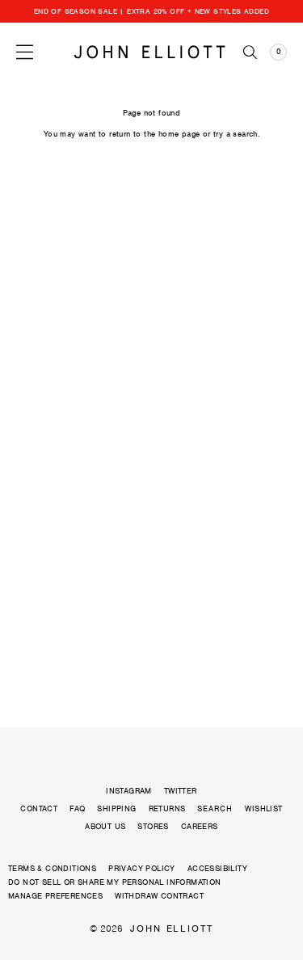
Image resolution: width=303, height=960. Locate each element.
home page (179, 133)
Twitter (180, 790)
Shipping (116, 808)
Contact (38, 808)
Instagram (129, 790)
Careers (199, 826)
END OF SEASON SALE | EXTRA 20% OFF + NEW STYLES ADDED (151, 11)
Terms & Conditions (52, 868)
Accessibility (217, 868)
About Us (105, 826)
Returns (167, 808)
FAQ (77, 808)
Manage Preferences (55, 896)
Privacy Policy (141, 868)
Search (215, 809)
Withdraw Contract (159, 896)
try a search (235, 133)
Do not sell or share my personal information (114, 882)
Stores (152, 826)
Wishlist (263, 808)
